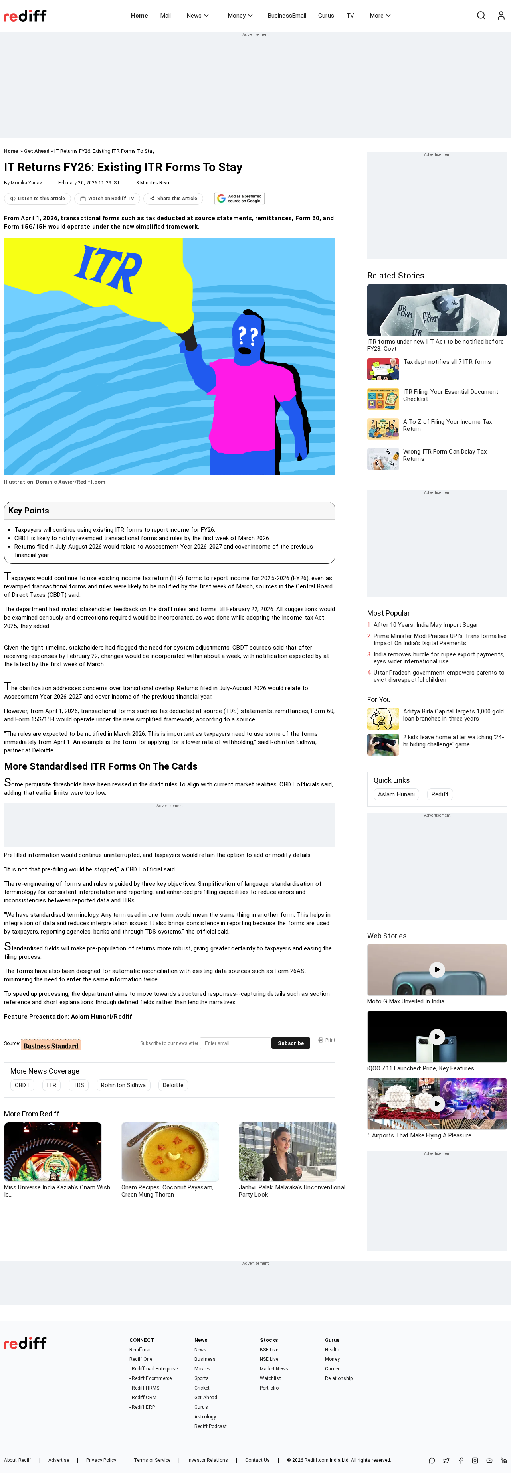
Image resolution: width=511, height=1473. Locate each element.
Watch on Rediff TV (111, 198)
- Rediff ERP (142, 1407)
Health (332, 1350)
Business (205, 1359)
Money (237, 15)
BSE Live (269, 1350)
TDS (78, 1085)
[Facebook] (461, 1461)
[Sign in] (501, 15)
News (194, 15)
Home (139, 15)
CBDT (22, 1085)
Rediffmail (140, 1350)
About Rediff (17, 1460)
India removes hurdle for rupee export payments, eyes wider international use (439, 658)
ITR (51, 1085)
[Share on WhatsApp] (432, 1461)
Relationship (339, 1378)
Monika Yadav (26, 183)
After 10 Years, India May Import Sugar (426, 624)
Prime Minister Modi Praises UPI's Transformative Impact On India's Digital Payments (440, 639)
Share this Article (177, 198)
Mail (165, 15)
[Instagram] (475, 1461)
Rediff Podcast (210, 1426)
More (377, 15)
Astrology (205, 1417)
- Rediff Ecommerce (150, 1378)
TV (350, 15)
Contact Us (257, 1460)
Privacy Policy (101, 1460)
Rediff (440, 794)
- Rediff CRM (142, 1397)
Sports (201, 1378)
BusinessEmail (287, 15)
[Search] (481, 15)
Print (330, 1040)
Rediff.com (317, 1460)
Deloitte (173, 1085)
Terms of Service (152, 1460)
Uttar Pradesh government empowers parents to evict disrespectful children (439, 676)
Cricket (202, 1388)
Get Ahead (37, 151)
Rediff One (141, 1359)
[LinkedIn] (504, 1461)
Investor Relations (208, 1460)
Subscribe (291, 1043)
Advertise (58, 1460)
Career (332, 1369)
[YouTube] (489, 1461)
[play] (437, 970)
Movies (202, 1369)
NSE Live (269, 1359)
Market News (274, 1369)
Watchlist (270, 1378)
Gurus (326, 15)
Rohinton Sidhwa (123, 1085)
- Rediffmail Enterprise (153, 1369)
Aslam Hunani (396, 794)
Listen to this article (41, 198)
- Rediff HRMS (144, 1388)
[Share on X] (446, 1461)
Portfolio (269, 1388)
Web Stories (387, 936)
